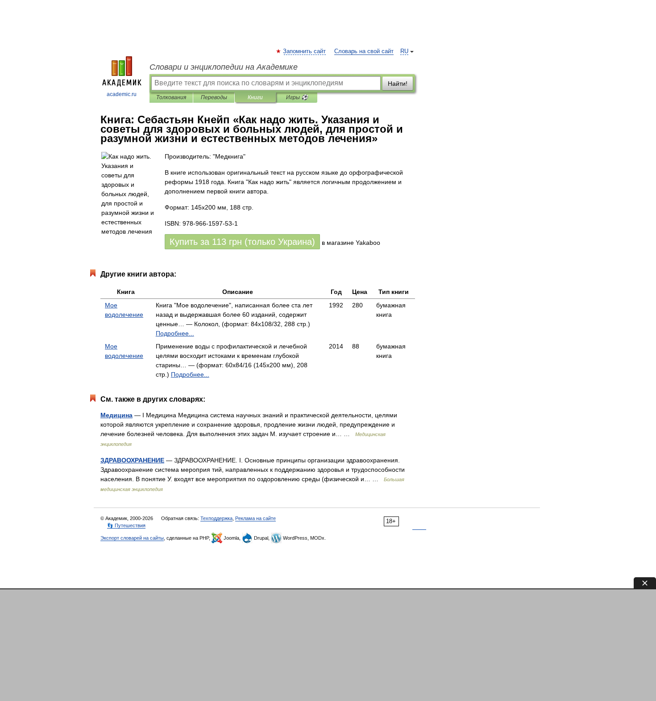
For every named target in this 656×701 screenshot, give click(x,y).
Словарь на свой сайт (364, 51)
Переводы (214, 97)
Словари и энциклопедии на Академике (223, 67)
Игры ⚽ (297, 97)
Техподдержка (216, 518)
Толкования (171, 97)
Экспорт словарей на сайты (132, 538)
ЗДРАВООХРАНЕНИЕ (132, 460)
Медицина (116, 415)
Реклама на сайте (255, 518)
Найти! (397, 83)
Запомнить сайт (305, 51)
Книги (255, 97)
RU (404, 51)
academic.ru (122, 94)
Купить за (242, 242)
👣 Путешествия (126, 525)
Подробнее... (175, 333)
